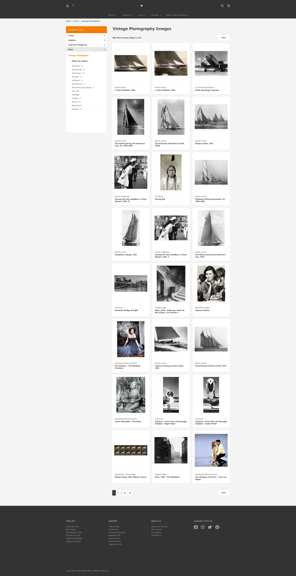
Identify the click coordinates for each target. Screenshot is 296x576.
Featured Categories (77, 45)
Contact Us (113, 529)
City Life (75, 91)
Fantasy (75, 109)
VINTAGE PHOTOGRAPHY (90, 21)
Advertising (77, 69)
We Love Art (156, 529)
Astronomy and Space (81, 87)
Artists (71, 35)
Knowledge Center (74, 532)
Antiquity (76, 80)
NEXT (224, 38)
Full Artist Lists (72, 526)
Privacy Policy (115, 541)
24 (125, 493)
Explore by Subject (74, 538)
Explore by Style (73, 535)
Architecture (77, 84)
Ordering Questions (117, 532)
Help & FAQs (114, 526)
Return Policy (114, 538)
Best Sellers (71, 529)
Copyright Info (115, 544)
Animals (75, 77)
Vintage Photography (78, 55)
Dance (74, 102)
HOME (68, 21)
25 (130, 493)
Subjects (72, 40)
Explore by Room (73, 541)
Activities (76, 66)
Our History (156, 532)
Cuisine (75, 98)
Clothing (75, 94)
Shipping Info (114, 535)
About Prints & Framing (177, 15)
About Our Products (160, 526)
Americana (76, 73)
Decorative (76, 105)
